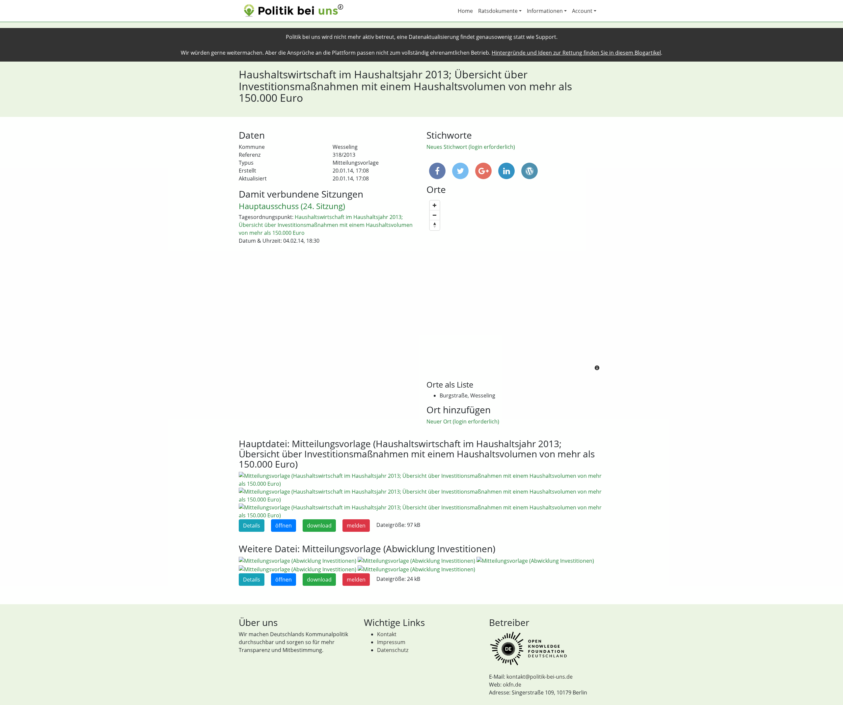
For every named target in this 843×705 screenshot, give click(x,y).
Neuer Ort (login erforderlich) (462, 421)
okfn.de (512, 684)
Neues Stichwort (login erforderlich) (470, 146)
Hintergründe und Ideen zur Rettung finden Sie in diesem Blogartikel (576, 52)
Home (465, 10)
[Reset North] (435, 225)
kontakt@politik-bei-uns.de (539, 676)
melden (356, 525)
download (319, 525)
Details (251, 525)
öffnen (283, 525)
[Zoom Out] (435, 215)
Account (582, 10)
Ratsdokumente (498, 10)
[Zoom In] (435, 205)
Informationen (545, 10)
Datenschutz (392, 650)
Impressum (391, 642)
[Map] (515, 286)
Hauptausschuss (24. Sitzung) (292, 206)
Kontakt (386, 634)
